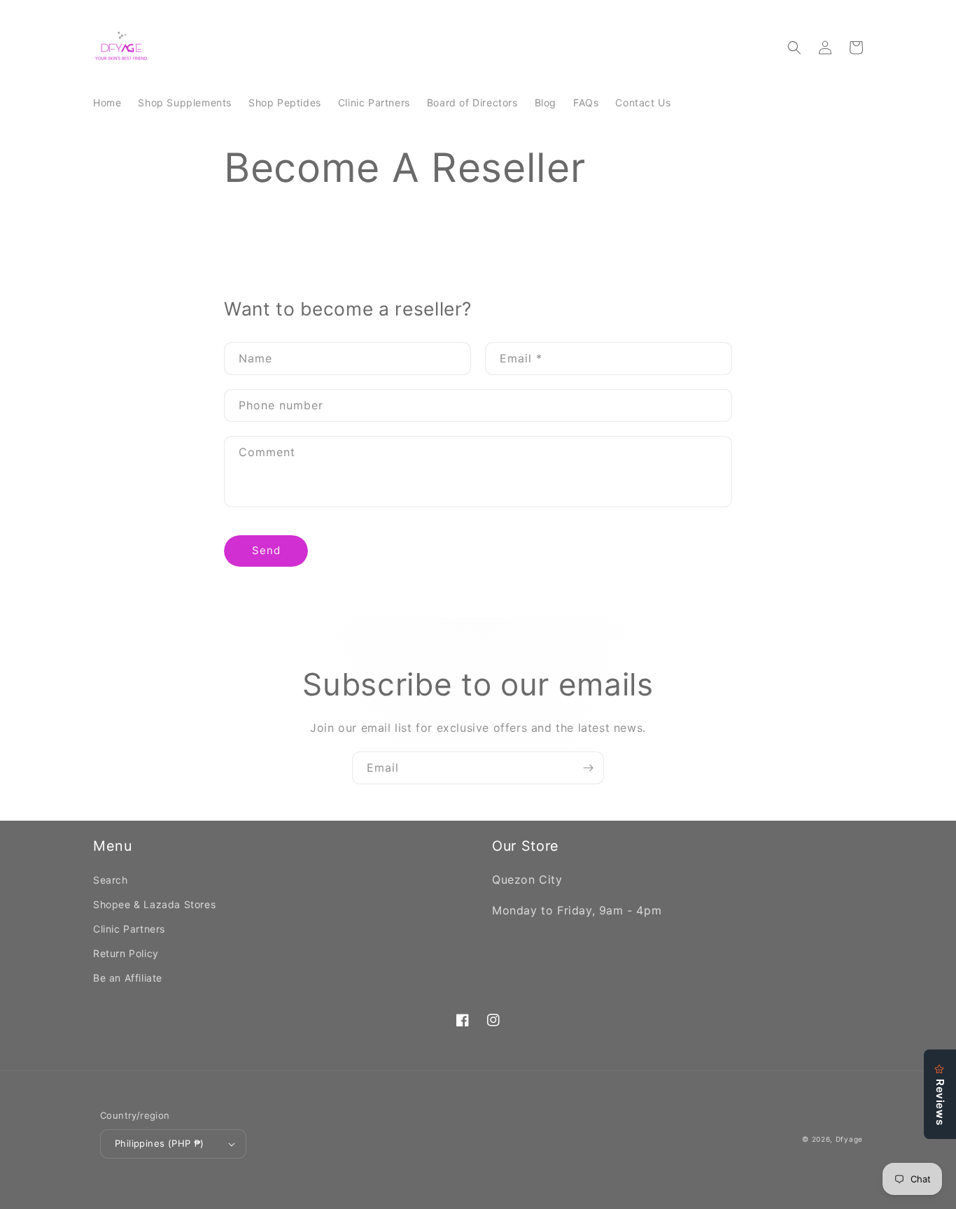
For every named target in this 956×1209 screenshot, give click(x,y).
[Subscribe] (587, 767)
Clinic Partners (129, 929)
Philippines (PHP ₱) (159, 1143)
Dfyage (849, 1139)
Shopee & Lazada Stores (154, 904)
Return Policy (126, 953)
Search (110, 880)
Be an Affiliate (127, 978)
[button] (794, 47)
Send (266, 550)
